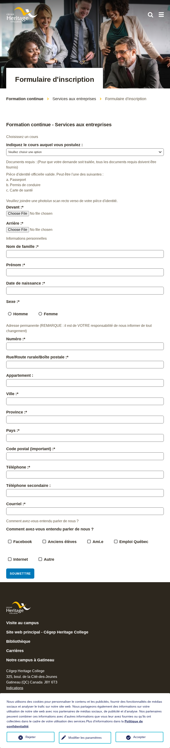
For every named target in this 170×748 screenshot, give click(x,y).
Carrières (15, 651)
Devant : (14, 207)
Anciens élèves (62, 541)
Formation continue (24, 99)
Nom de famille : (22, 246)
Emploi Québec (133, 541)
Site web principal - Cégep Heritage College (47, 632)
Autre (49, 559)
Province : (16, 412)
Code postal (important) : (30, 449)
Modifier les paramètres (85, 737)
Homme (20, 314)
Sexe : (12, 301)
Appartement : (19, 375)
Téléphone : (18, 467)
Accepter (139, 737)
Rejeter (30, 737)
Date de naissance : (25, 283)
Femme (51, 314)
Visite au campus (22, 623)
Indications (14, 688)
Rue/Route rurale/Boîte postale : (37, 357)
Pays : (12, 430)
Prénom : (15, 265)
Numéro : (15, 339)
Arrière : (14, 223)
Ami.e (98, 541)
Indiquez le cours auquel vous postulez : (44, 145)
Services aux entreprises (74, 99)
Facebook (22, 541)
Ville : (12, 394)
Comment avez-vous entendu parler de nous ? (50, 529)
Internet (20, 559)
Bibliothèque (18, 641)
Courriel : (15, 504)
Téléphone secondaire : (28, 485)
